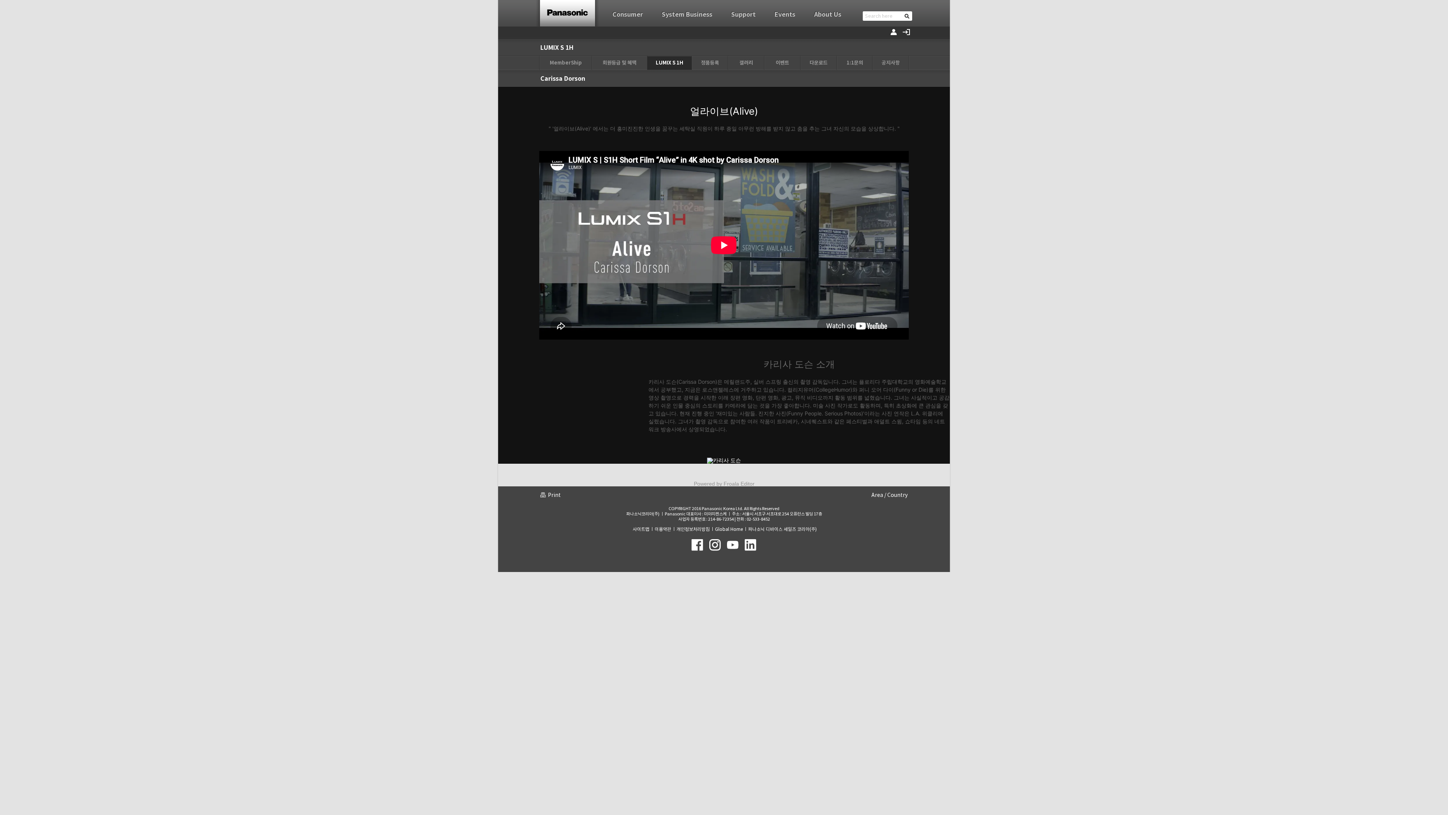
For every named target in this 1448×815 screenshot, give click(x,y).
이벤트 (782, 63)
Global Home (729, 529)
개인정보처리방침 (693, 529)
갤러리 (746, 63)
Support (743, 14)
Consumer (627, 14)
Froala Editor (739, 484)
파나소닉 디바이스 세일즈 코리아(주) (782, 529)
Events (785, 14)
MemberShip (566, 63)
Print (554, 495)
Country (897, 495)
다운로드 (819, 63)
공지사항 (891, 63)
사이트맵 (641, 529)
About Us (827, 14)
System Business (687, 14)
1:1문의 (855, 63)
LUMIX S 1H (669, 63)
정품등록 (710, 63)
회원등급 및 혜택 (620, 63)
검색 (907, 16)
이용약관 (663, 529)
